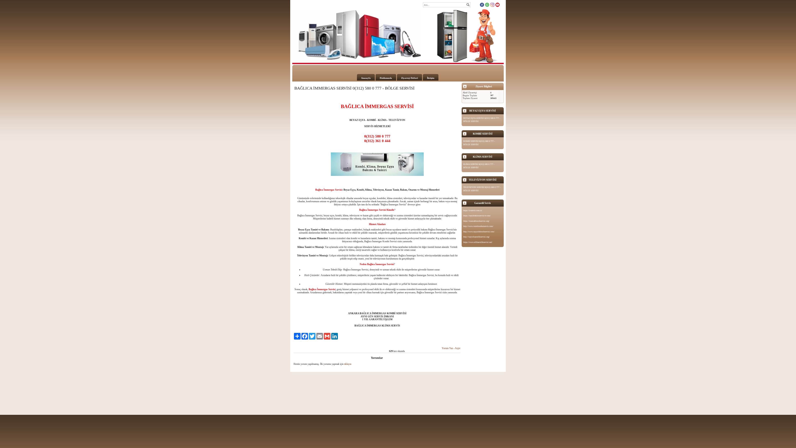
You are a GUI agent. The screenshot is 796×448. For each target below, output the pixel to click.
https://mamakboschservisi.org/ (476, 221)
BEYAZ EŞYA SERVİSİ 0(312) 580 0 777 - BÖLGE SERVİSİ (481, 120)
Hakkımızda (386, 78)
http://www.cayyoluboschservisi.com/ (479, 231)
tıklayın (347, 364)
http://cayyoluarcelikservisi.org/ (476, 237)
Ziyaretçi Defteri (409, 78)
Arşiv (457, 348)
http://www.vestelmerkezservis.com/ (478, 226)
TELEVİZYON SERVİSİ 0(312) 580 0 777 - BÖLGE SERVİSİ (482, 189)
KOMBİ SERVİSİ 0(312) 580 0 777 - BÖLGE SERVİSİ (479, 143)
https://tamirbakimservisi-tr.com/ (477, 215)
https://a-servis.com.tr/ (472, 210)
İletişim (430, 78)
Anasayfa (366, 78)
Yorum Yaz (447, 348)
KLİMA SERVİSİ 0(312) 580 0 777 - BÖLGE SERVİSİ (478, 166)
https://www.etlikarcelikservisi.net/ (477, 242)
